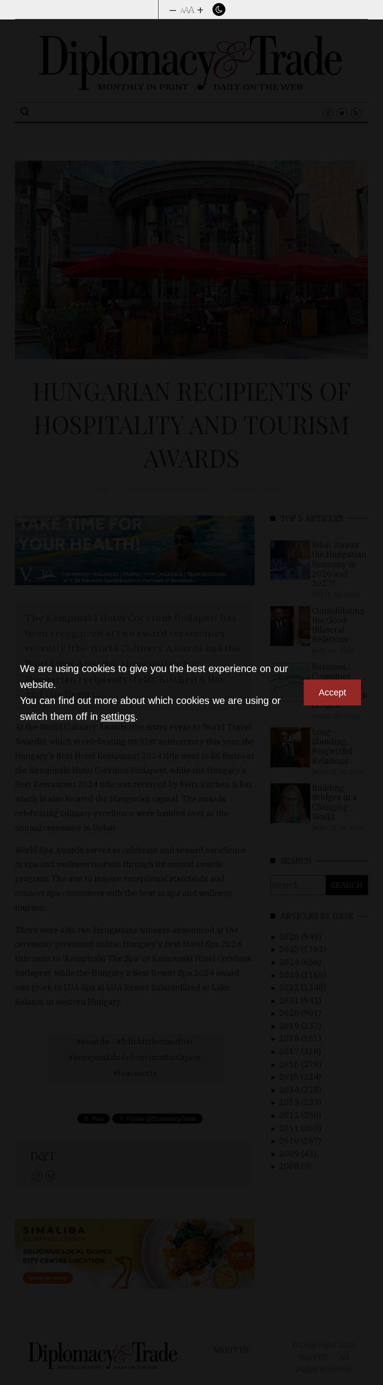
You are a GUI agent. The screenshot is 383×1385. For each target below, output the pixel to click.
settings (118, 716)
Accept (332, 692)
